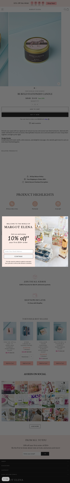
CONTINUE (18, 256)
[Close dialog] (66, 218)
